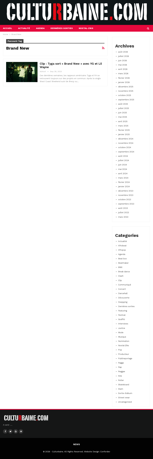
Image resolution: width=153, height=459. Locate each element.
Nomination (123, 341)
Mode (120, 332)
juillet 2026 (123, 56)
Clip (120, 280)
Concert (122, 289)
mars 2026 (123, 73)
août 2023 (123, 208)
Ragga (121, 363)
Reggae (121, 371)
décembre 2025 (125, 87)
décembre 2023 (125, 191)
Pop (120, 350)
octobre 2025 (124, 95)
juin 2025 (122, 113)
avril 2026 (122, 69)
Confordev (105, 451)
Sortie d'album (125, 393)
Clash (120, 276)
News (76, 444)
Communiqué (124, 285)
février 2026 (124, 78)
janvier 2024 (124, 186)
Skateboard (123, 384)
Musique (122, 337)
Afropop (122, 250)
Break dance (124, 271)
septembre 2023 (126, 204)
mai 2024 (122, 169)
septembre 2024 (126, 152)
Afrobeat (122, 246)
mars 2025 (123, 126)
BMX (120, 267)
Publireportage (125, 358)
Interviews (123, 324)
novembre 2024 (125, 143)
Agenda (40, 28)
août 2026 (123, 52)
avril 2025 (122, 121)
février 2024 (124, 182)
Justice (121, 328)
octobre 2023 (124, 199)
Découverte (123, 298)
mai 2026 (122, 65)
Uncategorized (125, 402)
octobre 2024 (124, 147)
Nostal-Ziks (86, 28)
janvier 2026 (124, 82)
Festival (122, 315)
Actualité (24, 28)
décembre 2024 (125, 139)
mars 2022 (123, 217)
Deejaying (122, 302)
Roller (121, 380)
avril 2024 (122, 173)
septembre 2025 (126, 100)
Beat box (122, 258)
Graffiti (121, 319)
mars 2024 (123, 178)
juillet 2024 (123, 160)
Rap (120, 367)
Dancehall (123, 293)
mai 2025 (122, 117)
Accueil (7, 28)
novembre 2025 (125, 91)
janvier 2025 (124, 134)
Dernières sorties (62, 28)
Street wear (124, 397)
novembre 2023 (125, 195)
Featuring (122, 311)
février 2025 (124, 130)
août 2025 (123, 104)
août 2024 (123, 156)
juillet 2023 (123, 212)
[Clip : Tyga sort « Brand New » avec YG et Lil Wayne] (22, 72)
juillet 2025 (123, 108)
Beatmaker (123, 263)
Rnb (120, 376)
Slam (120, 389)
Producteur (123, 354)
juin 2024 (122, 165)
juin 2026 (122, 60)
